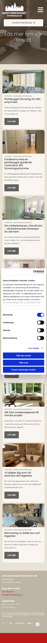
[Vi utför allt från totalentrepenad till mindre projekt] (23, 395)
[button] (35, 10)
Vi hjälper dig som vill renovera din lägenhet (18, 474)
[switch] (40, 323)
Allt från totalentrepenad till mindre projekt (21, 414)
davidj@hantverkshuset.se (12, 595)
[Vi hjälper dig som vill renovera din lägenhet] (23, 455)
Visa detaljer (33, 348)
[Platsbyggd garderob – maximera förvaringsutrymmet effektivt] (23, 141)
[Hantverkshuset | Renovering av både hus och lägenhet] (23, 515)
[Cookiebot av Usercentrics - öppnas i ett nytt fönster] (33, 271)
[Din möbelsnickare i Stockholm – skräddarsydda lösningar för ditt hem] (23, 208)
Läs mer (12, 121)
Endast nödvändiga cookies (23, 370)
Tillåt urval (23, 363)
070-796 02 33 (7, 592)
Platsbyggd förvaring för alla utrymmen (22, 101)
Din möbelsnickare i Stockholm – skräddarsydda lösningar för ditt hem (23, 228)
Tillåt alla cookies (23, 356)
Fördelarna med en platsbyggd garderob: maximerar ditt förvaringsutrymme (18, 164)
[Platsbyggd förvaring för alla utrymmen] (23, 81)
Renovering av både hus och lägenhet (22, 534)
